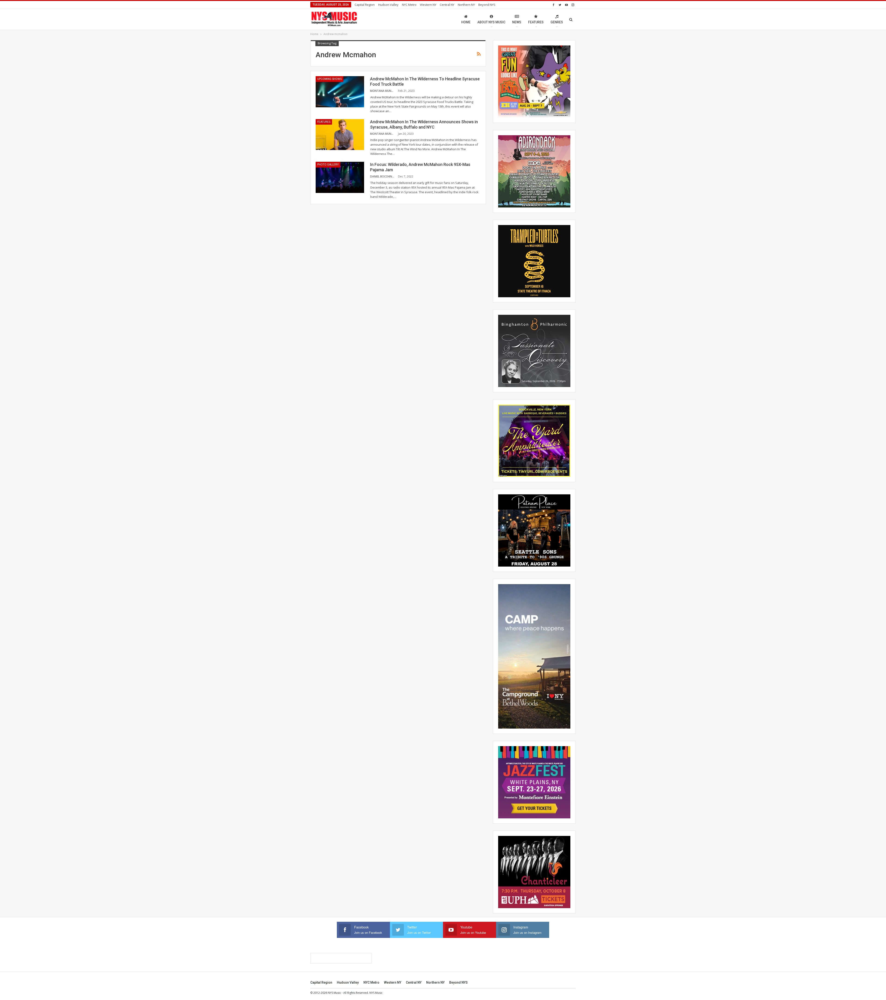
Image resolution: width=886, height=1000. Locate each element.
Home (465, 22)
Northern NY (466, 5)
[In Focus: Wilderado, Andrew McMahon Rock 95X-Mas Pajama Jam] (340, 177)
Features (536, 22)
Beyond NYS (486, 5)
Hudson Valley (388, 5)
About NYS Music (491, 22)
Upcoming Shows (329, 79)
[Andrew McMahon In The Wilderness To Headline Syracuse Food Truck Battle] (340, 91)
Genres (557, 22)
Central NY (447, 5)
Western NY (428, 5)
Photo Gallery (328, 164)
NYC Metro (409, 5)
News (516, 22)
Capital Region (365, 5)
